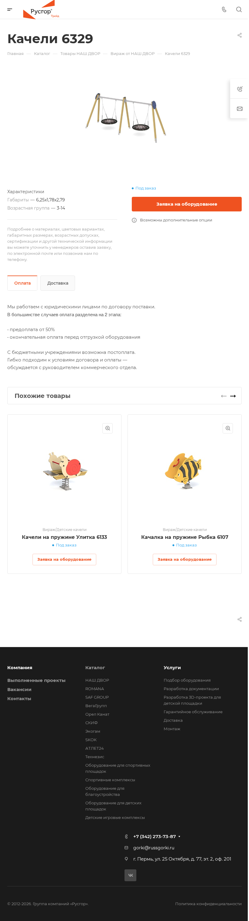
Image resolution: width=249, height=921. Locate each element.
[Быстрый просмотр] (107, 428)
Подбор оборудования (187, 680)
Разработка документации (191, 688)
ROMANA (94, 688)
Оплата (22, 283)
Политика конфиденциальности (208, 903)
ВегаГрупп (96, 705)
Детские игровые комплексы (115, 817)
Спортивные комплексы (110, 779)
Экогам (92, 731)
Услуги (172, 667)
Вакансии (19, 689)
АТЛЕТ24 (94, 748)
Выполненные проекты (36, 680)
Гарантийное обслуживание (193, 711)
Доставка (57, 283)
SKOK (91, 739)
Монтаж (172, 728)
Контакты (19, 698)
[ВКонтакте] (130, 875)
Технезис (94, 756)
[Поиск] (239, 9)
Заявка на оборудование (186, 204)
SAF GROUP (97, 697)
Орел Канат (97, 714)
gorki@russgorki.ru (153, 848)
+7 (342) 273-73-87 (154, 836)
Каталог (95, 667)
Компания (19, 667)
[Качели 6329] (124, 118)
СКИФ (91, 722)
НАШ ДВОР (97, 680)
